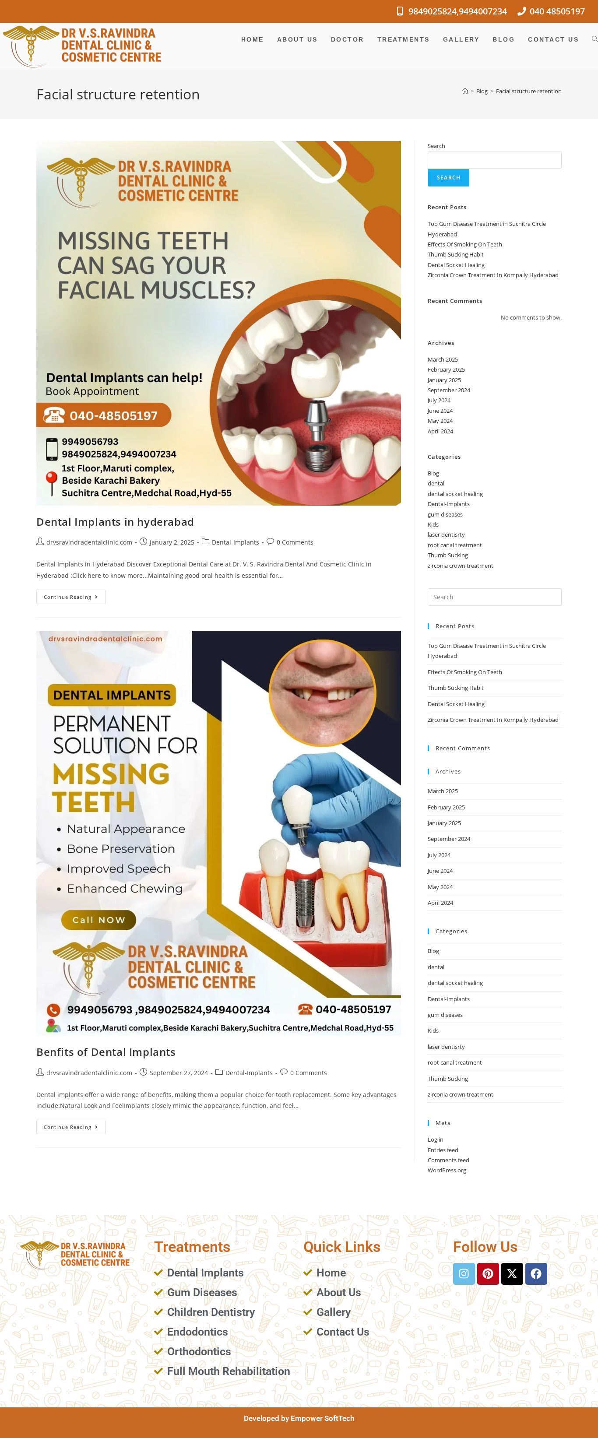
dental (436, 483)
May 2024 (440, 421)
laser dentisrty (446, 534)
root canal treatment (455, 545)
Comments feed (448, 1160)
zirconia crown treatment (460, 566)
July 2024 (439, 400)
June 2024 (440, 411)
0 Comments (295, 542)
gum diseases (445, 514)
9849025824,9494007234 (457, 11)
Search (436, 146)
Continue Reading (75, 595)
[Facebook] (536, 1274)
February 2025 (446, 369)
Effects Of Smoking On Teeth (465, 244)
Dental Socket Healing (456, 265)
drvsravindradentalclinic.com (89, 542)
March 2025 (443, 359)
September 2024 (449, 390)
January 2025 (444, 380)
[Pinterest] (488, 1274)
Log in (435, 1139)
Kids (433, 524)
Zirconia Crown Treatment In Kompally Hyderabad (493, 275)
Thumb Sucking (448, 555)
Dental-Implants (235, 542)
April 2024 (440, 431)
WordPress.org (447, 1170)
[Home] (465, 91)
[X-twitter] (512, 1274)
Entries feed (443, 1150)
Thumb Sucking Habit (456, 254)
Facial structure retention (529, 91)
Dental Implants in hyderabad (115, 521)
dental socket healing (455, 494)
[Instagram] (464, 1274)
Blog (433, 473)
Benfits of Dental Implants (106, 1051)
